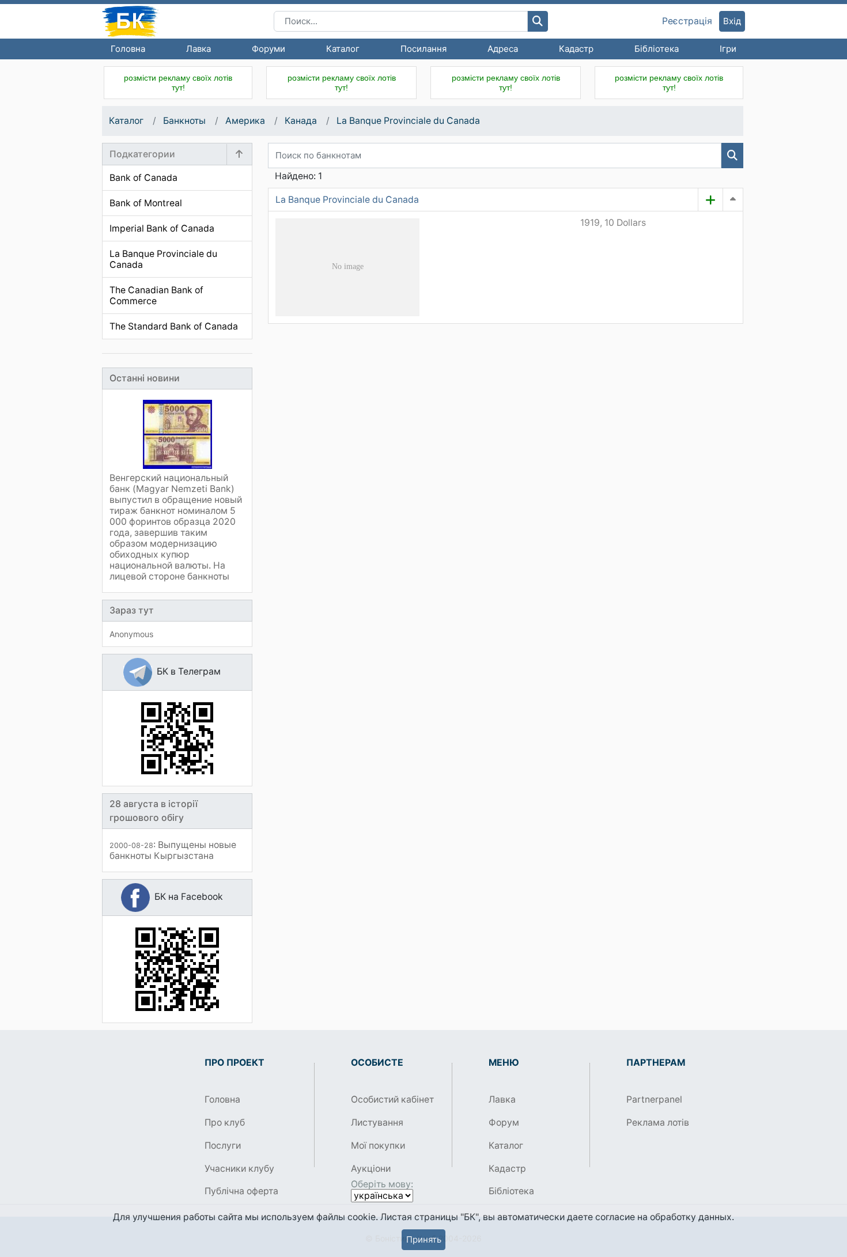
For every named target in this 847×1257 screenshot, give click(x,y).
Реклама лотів (657, 1122)
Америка (245, 120)
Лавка (198, 48)
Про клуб (225, 1122)
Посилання (423, 48)
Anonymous (131, 634)
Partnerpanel (654, 1099)
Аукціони (371, 1168)
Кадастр (576, 48)
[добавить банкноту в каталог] (710, 200)
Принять (423, 1239)
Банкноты (184, 120)
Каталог (343, 48)
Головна (128, 48)
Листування (377, 1122)
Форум (504, 1122)
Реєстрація (687, 21)
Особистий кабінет (392, 1099)
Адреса (502, 48)
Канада (301, 120)
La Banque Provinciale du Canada (408, 120)
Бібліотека (656, 48)
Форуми (268, 48)
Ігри (728, 48)
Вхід (732, 21)
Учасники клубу (239, 1168)
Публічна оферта (241, 1191)
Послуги (223, 1145)
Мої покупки (378, 1145)
